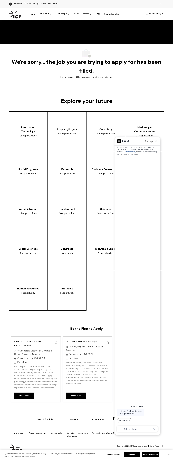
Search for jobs (111, 14)
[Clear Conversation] (146, 141)
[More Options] (120, 429)
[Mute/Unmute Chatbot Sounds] (151, 141)
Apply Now (26, 395)
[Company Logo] (15, 14)
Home (32, 14)
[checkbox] (55, 342)
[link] (45, 419)
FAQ (98, 14)
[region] (137, 285)
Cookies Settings (113, 454)
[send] (154, 429)
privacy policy (130, 152)
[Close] (169, 454)
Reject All (131, 454)
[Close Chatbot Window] (156, 141)
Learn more (52, 3)
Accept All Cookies (150, 454)
